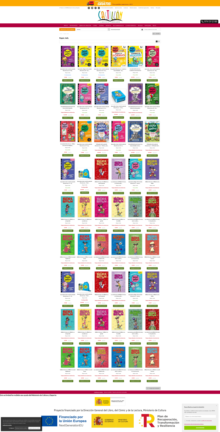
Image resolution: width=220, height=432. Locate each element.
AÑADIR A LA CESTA (68, 80)
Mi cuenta (158, 7)
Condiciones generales (143, 7)
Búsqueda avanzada (115, 29)
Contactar (126, 7)
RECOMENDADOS (118, 25)
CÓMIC (95, 25)
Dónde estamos (133, 7)
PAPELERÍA (148, 25)
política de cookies (7, 425)
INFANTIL (108, 25)
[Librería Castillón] (110, 16)
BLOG (154, 25)
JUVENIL (101, 25)
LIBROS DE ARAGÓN (85, 25)
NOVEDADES (73, 25)
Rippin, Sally (67, 72)
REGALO (140, 25)
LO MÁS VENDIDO (131, 25)
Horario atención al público (107, 7)
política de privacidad (207, 420)
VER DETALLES (84, 192)
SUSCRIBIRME (200, 427)
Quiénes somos (118, 7)
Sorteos (152, 7)
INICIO (66, 25)
